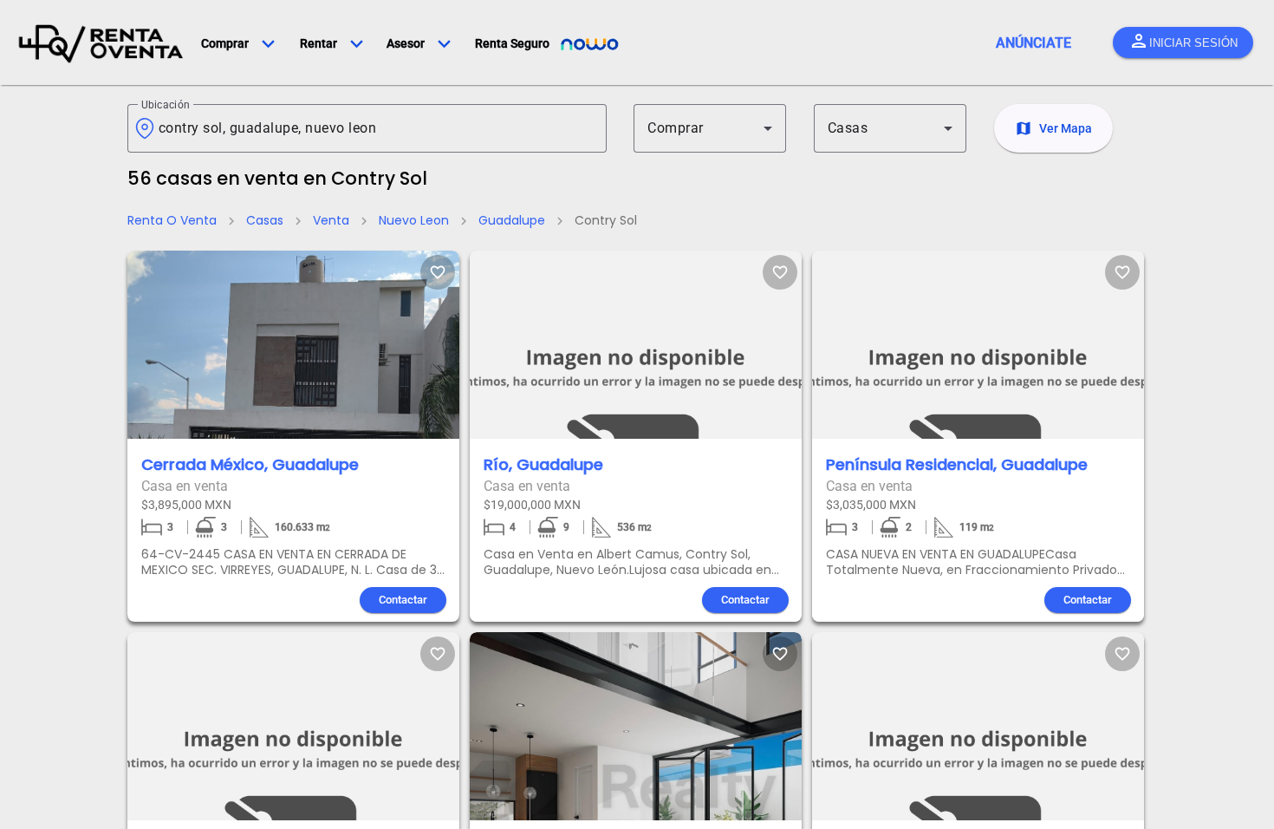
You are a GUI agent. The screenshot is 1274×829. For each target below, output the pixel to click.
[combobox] (376, 128)
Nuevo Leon (414, 220)
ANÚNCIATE (1033, 43)
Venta (331, 220)
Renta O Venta (172, 220)
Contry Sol (606, 220)
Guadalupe (511, 220)
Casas (264, 220)
